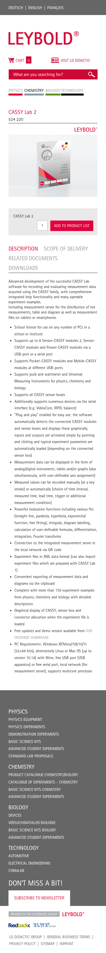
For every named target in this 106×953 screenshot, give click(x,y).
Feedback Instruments (19, 925)
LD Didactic (34, 914)
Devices (14, 815)
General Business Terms (68, 937)
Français (55, 7)
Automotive (18, 856)
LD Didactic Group (25, 937)
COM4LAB (16, 870)
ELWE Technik (44, 925)
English (35, 7)
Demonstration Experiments (33, 734)
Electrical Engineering (29, 863)
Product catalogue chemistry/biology (43, 774)
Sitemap (48, 943)
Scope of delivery (66, 248)
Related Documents (33, 258)
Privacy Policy (22, 943)
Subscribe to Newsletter (39, 898)
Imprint (66, 943)
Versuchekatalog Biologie (31, 822)
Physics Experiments (26, 727)
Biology (18, 807)
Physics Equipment (25, 719)
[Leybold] (43, 18)
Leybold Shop (73, 914)
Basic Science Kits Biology (32, 830)
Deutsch (15, 7)
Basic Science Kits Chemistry (34, 789)
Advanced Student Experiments (36, 748)
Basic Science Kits (24, 741)
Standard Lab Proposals (30, 756)
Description (23, 248)
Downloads (23, 267)
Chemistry (21, 766)
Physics (18, 711)
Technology (23, 847)
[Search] (91, 74)
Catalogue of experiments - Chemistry (43, 782)
